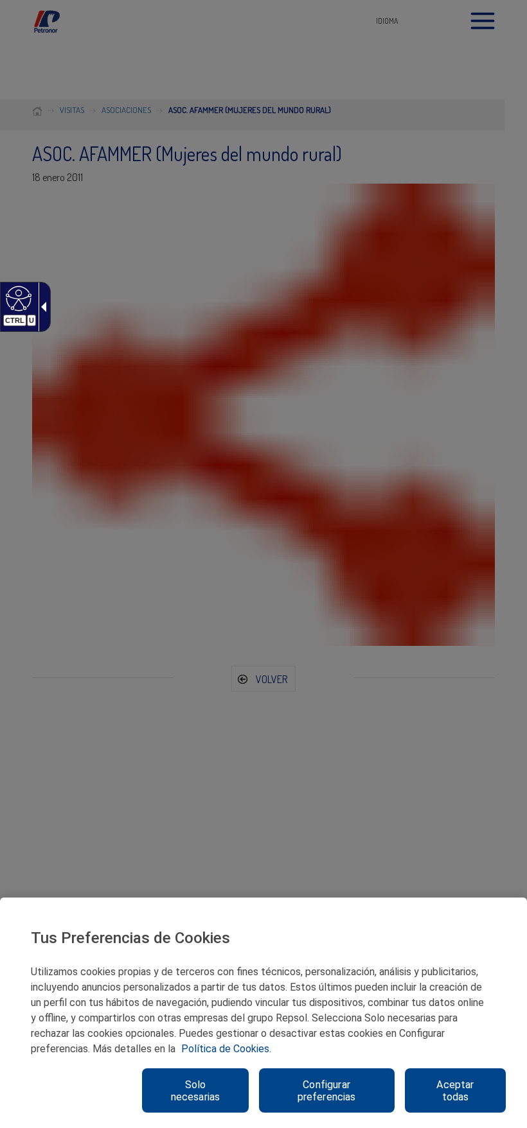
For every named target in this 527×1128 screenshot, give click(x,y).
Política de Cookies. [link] (226, 1049)
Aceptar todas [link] (455, 1091)
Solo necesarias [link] (195, 1091)
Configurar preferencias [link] (327, 1091)
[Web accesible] (17, 297)
